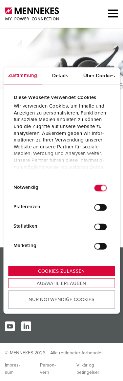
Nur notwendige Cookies (61, 299)
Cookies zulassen (61, 271)
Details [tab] (60, 75)
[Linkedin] (26, 326)
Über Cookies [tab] (99, 75)
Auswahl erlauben (61, 283)
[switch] (100, 207)
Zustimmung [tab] (22, 75)
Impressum (12, 369)
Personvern (48, 369)
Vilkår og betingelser (87, 369)
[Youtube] (10, 326)
